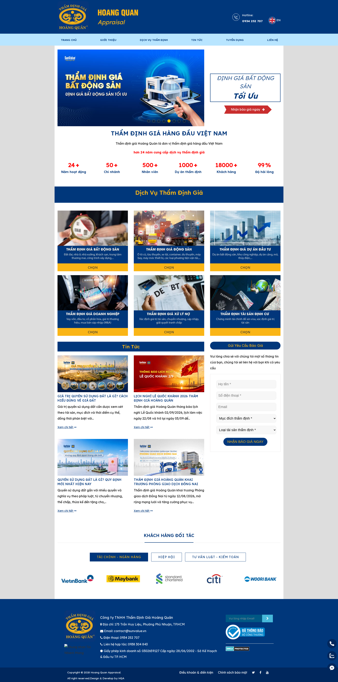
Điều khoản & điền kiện (196, 672)
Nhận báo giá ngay (246, 111)
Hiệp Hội (166, 557)
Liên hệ (272, 39)
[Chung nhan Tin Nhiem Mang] (79, 652)
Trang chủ (69, 39)
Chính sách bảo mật (232, 672)
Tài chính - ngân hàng (119, 557)
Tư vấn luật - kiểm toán (215, 557)
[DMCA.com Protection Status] (237, 650)
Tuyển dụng (235, 39)
